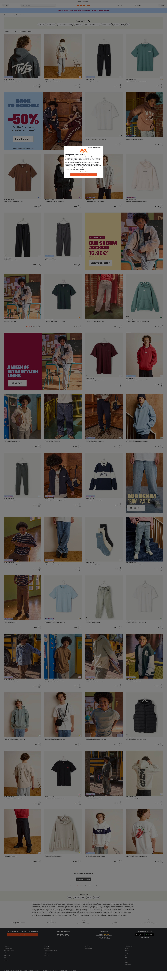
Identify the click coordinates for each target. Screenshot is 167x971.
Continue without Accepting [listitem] (94, 147)
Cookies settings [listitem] (84, 171)
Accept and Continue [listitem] (83, 175)
